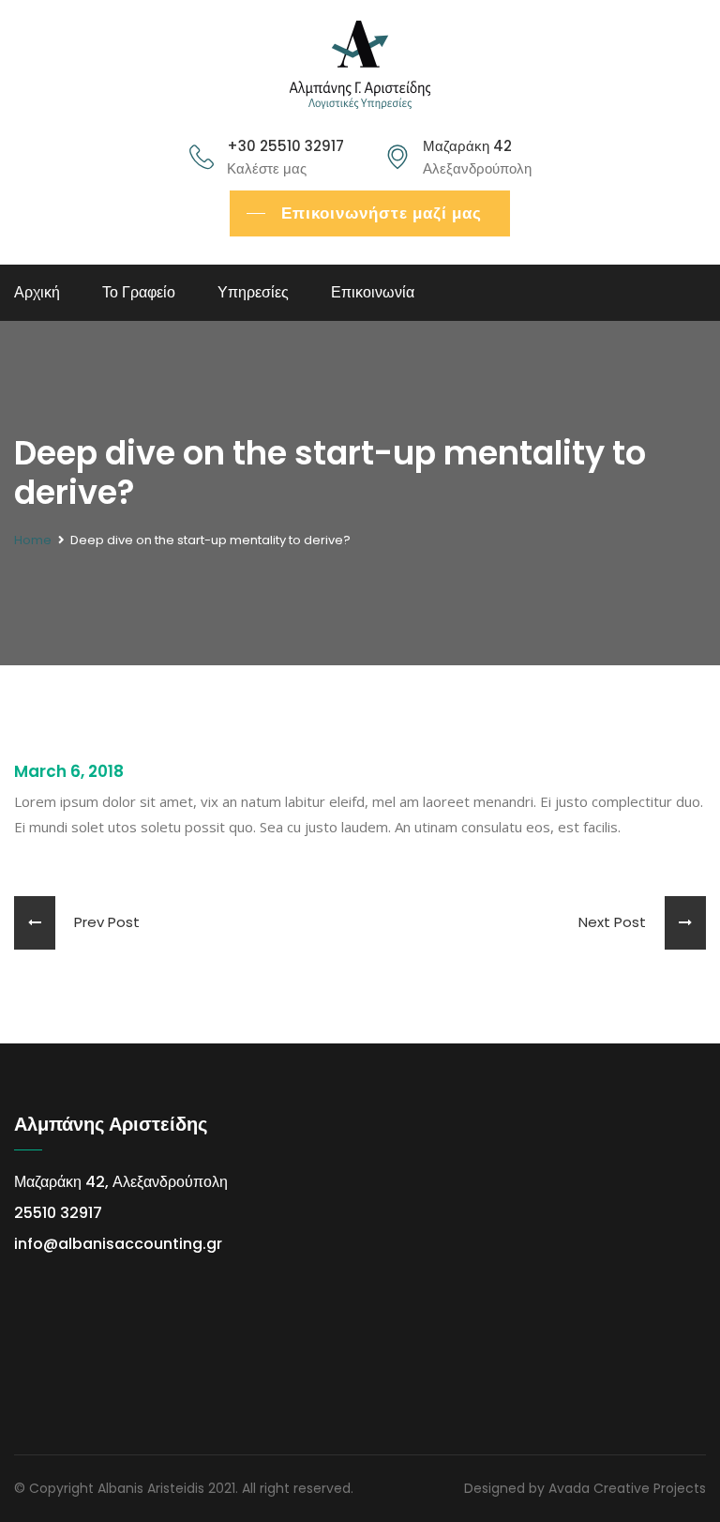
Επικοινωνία (372, 292)
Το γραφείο (138, 292)
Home (33, 540)
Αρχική (37, 292)
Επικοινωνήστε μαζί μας (381, 213)
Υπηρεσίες (253, 292)
